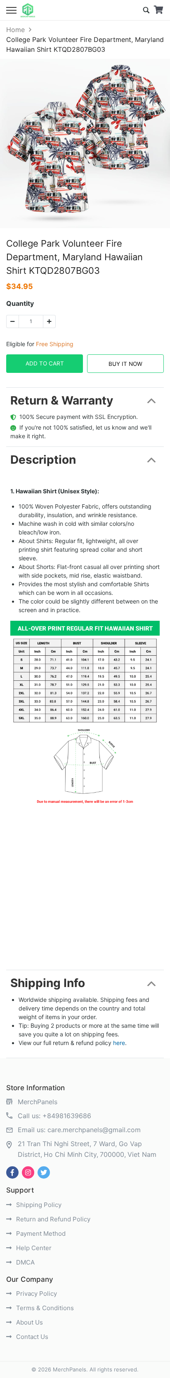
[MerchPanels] (28, 10)
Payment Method (40, 1233)
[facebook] (12, 1172)
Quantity (20, 303)
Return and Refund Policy (52, 1219)
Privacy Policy (35, 1293)
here (119, 1042)
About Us (28, 1322)
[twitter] (44, 1172)
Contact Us (31, 1337)
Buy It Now (125, 364)
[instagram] (28, 1172)
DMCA (24, 1262)
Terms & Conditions (44, 1308)
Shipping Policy (37, 1205)
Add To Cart (45, 363)
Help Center (33, 1248)
